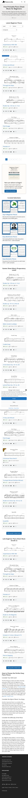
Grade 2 (6, 46)
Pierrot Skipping (8, 655)
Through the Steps (8, 85)
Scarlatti (11, 637)
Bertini (11, 148)
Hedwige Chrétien (14, 128)
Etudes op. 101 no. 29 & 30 (11, 304)
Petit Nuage (6, 126)
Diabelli (11, 108)
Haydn (11, 523)
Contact (8, 784)
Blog (4, 784)
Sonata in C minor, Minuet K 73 (12, 635)
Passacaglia (4, 773)
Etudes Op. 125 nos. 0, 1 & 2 (11, 106)
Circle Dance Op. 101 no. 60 (11, 365)
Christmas (6, 462)
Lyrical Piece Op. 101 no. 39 (11, 385)
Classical (15, 346)
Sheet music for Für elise (6, 780)
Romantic (21, 87)
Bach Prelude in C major (6, 778)
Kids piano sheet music (6, 766)
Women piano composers (7, 763)
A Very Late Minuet (8, 65)
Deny (14, 402)
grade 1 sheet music (8, 696)
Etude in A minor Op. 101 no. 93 (12, 501)
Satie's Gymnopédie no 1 (7, 777)
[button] (26, 390)
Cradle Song (6, 344)
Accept (14, 398)
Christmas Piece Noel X (10, 458)
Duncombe (12, 482)
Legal (3, 787)
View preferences (14, 405)
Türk (11, 346)
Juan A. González (13, 67)
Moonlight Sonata (5, 775)
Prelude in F (6, 146)
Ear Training (4, 765)
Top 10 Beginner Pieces (10, 214)
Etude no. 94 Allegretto (10, 615)
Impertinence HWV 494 (10, 45)
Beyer (11, 305)
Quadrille (6, 521)
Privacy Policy (16, 408)
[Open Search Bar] (21, 2)
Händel (11, 46)
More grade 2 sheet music (14, 667)
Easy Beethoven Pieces (10, 237)
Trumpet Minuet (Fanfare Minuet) (13, 480)
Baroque (16, 46)
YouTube (14, 784)
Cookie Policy (11, 408)
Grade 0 (6, 108)
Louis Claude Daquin (14, 460)
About (17, 787)
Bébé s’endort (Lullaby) (10, 324)
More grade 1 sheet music (14, 533)
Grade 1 (6, 67)
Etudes (16, 108)
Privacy (6, 787)
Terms (13, 787)
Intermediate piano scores (7, 761)
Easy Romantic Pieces (9, 259)
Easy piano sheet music (6, 759)
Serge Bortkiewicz (14, 87)
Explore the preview (10, 191)
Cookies (10, 787)
